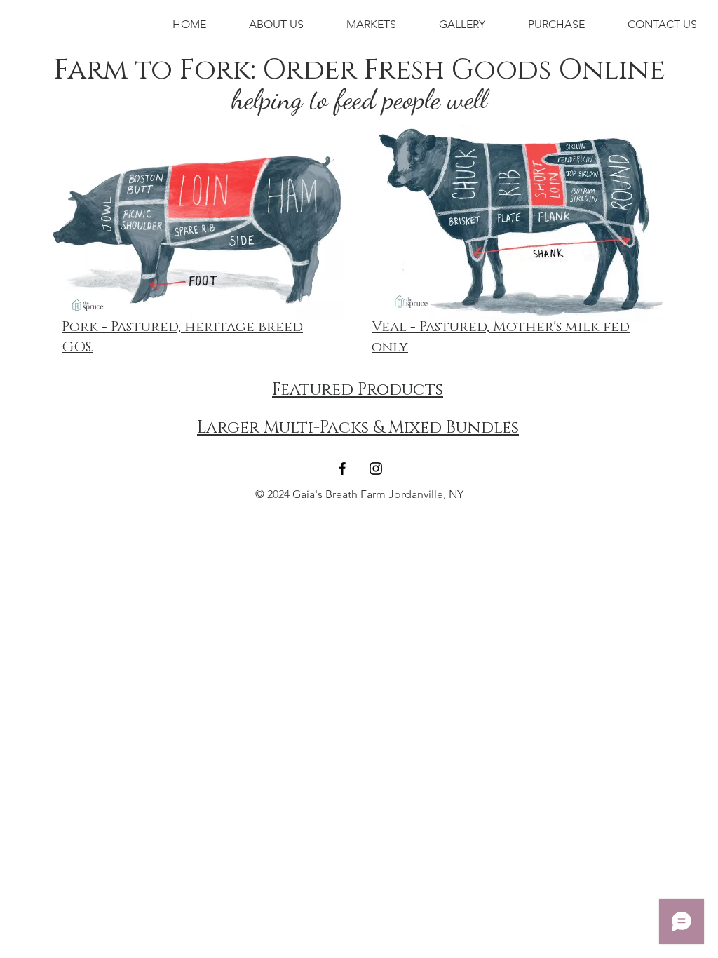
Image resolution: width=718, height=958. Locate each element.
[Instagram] (375, 468)
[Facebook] (342, 468)
